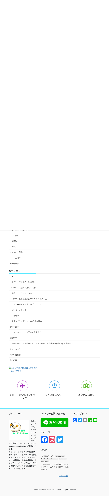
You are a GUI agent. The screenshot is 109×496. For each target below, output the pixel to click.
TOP (11, 276)
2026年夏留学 (60, 456)
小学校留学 (14, 327)
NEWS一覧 (63, 476)
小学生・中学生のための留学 (23, 282)
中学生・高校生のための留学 (23, 288)
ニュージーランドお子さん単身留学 (26, 332)
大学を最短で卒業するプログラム (27, 304)
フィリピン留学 (16, 252)
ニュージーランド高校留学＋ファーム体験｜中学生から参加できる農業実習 (41, 343)
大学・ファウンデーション (22, 293)
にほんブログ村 (15, 371)
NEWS (43, 458)
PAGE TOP (104, 478)
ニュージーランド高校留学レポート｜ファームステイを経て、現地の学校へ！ (54, 467)
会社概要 (13, 360)
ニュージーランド (52, 458)
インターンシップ (18, 310)
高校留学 (13, 338)
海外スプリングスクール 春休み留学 (26, 321)
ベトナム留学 (15, 258)
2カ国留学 (15, 316)
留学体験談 (14, 263)
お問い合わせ (15, 355)
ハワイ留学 (14, 235)
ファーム (13, 247)
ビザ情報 (13, 241)
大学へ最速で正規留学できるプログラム (30, 299)
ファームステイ (16, 349)
